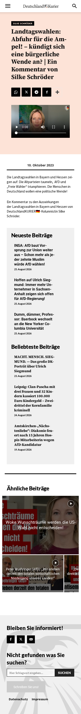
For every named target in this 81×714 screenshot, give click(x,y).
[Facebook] (46, 92)
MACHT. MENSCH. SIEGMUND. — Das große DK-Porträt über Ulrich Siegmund (34, 364)
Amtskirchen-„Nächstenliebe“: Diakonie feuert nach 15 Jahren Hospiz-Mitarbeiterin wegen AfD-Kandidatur (34, 435)
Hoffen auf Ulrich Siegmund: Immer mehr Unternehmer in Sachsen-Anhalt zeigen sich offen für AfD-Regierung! (34, 289)
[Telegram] (36, 92)
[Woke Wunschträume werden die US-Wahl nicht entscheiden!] (40, 525)
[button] (7, 6)
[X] (26, 92)
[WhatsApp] (15, 92)
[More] (57, 92)
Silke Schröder (22, 23)
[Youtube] (31, 639)
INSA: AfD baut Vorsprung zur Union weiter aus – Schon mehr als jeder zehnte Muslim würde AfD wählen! (34, 254)
